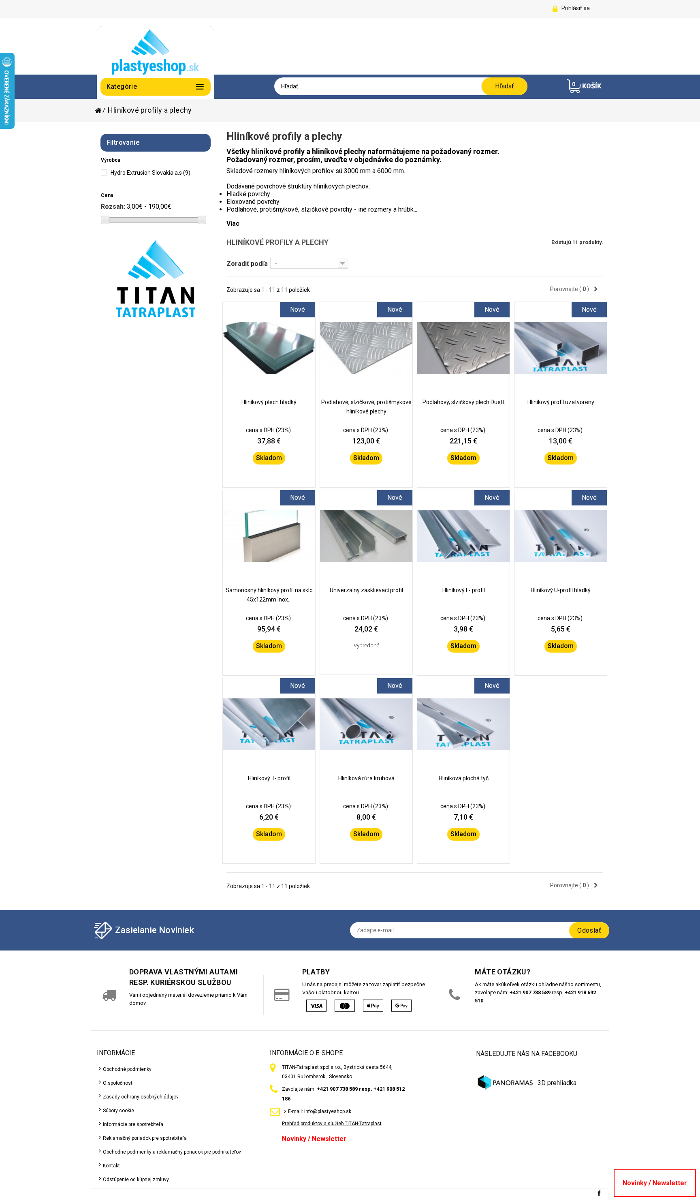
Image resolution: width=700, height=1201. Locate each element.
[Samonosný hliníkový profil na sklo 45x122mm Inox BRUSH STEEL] (269, 536)
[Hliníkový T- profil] (269, 724)
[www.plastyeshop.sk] (155, 51)
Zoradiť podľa (247, 264)
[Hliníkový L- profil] (463, 536)
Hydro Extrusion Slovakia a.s (150, 172)
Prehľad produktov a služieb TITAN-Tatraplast (332, 1123)
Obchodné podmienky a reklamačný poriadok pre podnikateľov (172, 1152)
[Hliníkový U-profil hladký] (560, 536)
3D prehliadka (557, 1083)
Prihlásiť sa (575, 8)
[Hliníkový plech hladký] (269, 348)
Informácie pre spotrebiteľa (133, 1124)
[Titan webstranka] (155, 279)
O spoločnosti (118, 1083)
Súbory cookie (118, 1110)
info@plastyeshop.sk (327, 1111)
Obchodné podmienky (127, 1069)
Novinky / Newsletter (314, 1139)
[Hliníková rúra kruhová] (366, 724)
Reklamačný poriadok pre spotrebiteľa (145, 1138)
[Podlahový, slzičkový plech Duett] (463, 348)
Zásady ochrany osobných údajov (141, 1097)
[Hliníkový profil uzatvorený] (560, 348)
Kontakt (111, 1166)
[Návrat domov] (100, 111)
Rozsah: (113, 206)
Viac (232, 223)
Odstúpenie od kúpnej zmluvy (136, 1179)
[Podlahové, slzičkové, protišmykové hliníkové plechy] (366, 348)
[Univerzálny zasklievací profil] (366, 536)
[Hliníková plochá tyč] (463, 724)
